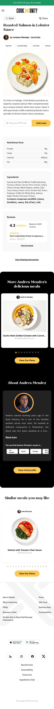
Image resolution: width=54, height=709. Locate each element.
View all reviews (27, 246)
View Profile (35, 37)
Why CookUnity (10, 602)
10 (32, 566)
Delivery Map (45, 607)
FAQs (5, 607)
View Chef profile (27, 470)
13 (40, 566)
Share (45, 18)
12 (38, 566)
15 (46, 566)
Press (41, 597)
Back (11, 18)
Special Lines (27, 665)
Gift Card (43, 602)
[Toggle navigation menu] (2, 10)
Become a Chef (9, 612)
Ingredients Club (27, 680)
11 (35, 566)
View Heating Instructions (27, 260)
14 (43, 566)
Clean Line (27, 675)
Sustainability (45, 612)
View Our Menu (27, 360)
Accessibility (27, 670)
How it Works (9, 597)
